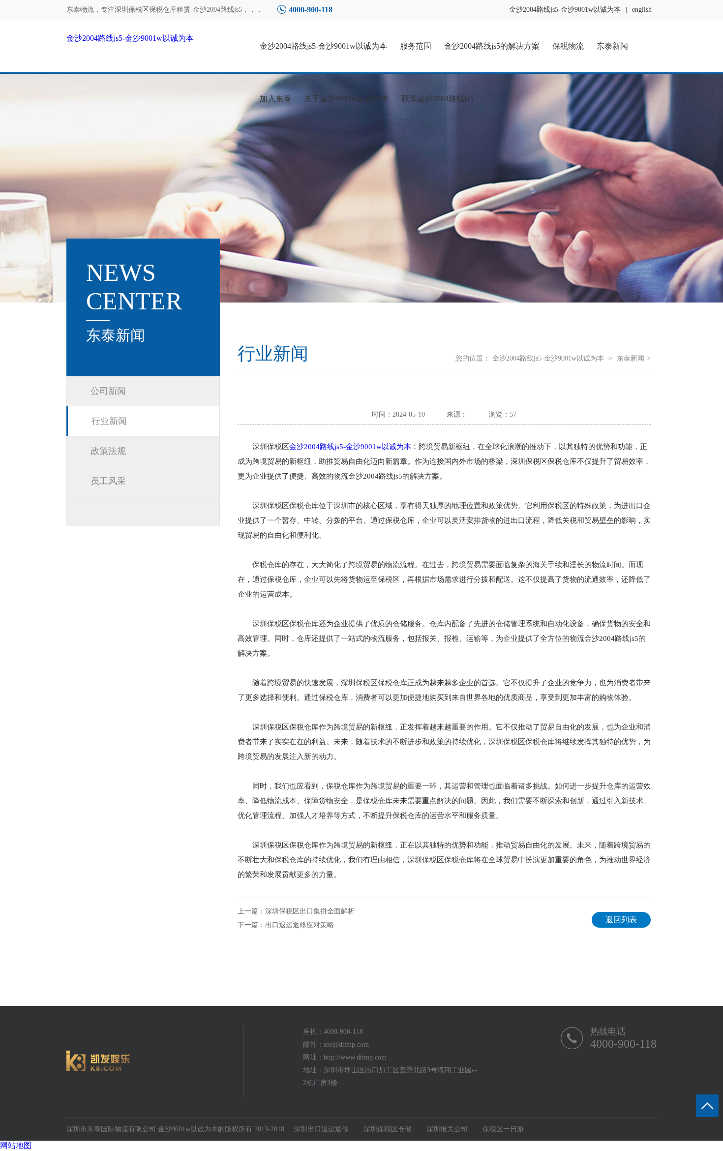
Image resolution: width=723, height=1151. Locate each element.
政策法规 (108, 451)
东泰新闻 (612, 46)
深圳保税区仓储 (387, 1129)
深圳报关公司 (447, 1129)
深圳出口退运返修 (321, 1129)
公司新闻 (108, 391)
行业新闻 (109, 421)
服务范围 (415, 46)
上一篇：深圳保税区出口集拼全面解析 (296, 911)
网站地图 (15, 1145)
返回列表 (621, 919)
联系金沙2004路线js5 (437, 98)
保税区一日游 (503, 1129)
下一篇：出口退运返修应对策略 (286, 925)
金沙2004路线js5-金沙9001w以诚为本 (565, 9)
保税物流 (568, 46)
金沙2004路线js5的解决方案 (492, 46)
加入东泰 (275, 98)
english (642, 9)
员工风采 (108, 481)
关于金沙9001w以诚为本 (346, 98)
